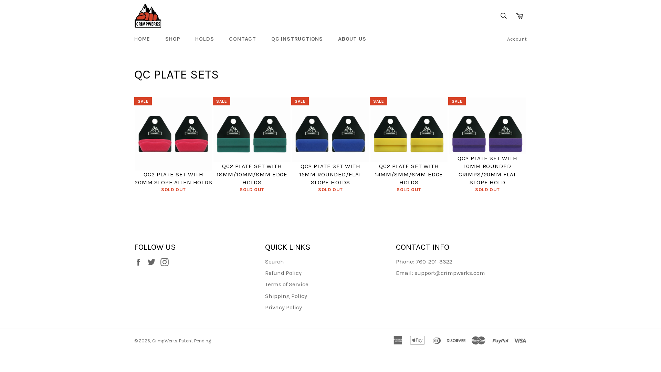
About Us (352, 38)
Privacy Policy (283, 307)
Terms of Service (286, 284)
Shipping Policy (286, 295)
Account (517, 39)
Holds (204, 38)
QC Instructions (297, 38)
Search (274, 261)
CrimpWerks (164, 340)
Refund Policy (283, 272)
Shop (172, 38)
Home (142, 38)
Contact (242, 38)
